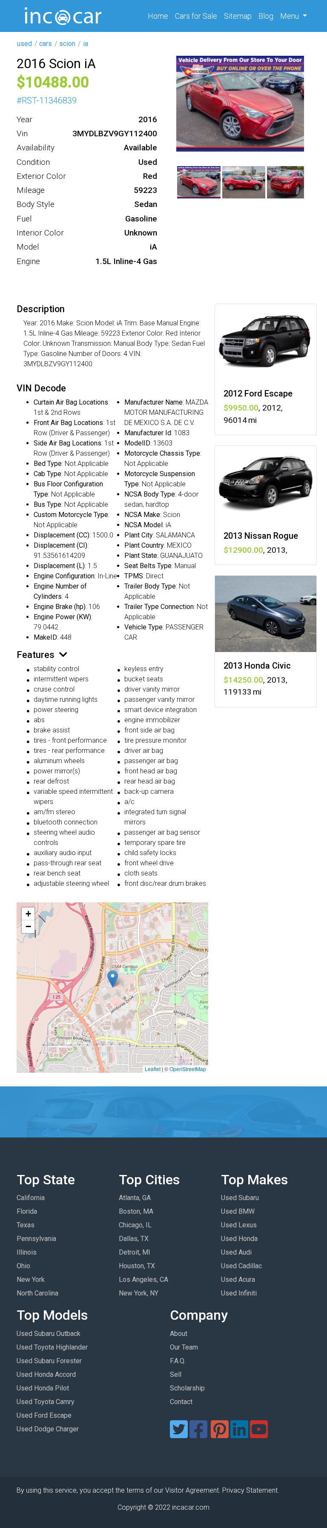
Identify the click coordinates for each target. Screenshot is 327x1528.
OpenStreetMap (187, 1068)
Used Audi (236, 1252)
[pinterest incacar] (220, 1434)
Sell (175, 1374)
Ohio (23, 1266)
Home (160, 15)
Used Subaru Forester (49, 1361)
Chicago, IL (135, 1225)
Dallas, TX (134, 1239)
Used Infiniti (239, 1293)
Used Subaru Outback (48, 1334)
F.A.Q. (178, 1361)
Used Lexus (239, 1225)
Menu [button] (290, 15)
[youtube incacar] (259, 1434)
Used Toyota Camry (46, 1402)
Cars (196, 15)
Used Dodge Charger (48, 1429)
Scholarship (187, 1388)
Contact (181, 1402)
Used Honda (239, 1239)
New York (31, 1279)
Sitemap (238, 15)
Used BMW (238, 1211)
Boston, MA (136, 1211)
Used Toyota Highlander (52, 1347)
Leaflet (153, 1068)
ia (85, 44)
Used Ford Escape (44, 1415)
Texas (25, 1225)
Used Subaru (240, 1198)
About (178, 1334)
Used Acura (238, 1279)
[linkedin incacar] (239, 1434)
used (24, 44)
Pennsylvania (36, 1239)
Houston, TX (137, 1266)
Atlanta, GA (135, 1198)
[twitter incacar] (179, 1434)
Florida (27, 1211)
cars (45, 44)
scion (67, 44)
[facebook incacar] (198, 1434)
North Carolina (37, 1293)
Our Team (184, 1347)
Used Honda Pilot (43, 1388)
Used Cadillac (241, 1266)
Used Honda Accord (46, 1374)
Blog (265, 15)
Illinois (27, 1252)
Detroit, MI (134, 1252)
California (31, 1198)
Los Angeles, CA (143, 1279)
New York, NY (138, 1293)
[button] (112, 979)
